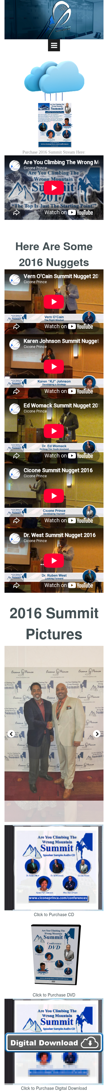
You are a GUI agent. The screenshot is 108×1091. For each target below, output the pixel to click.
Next (96, 734)
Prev (11, 734)
